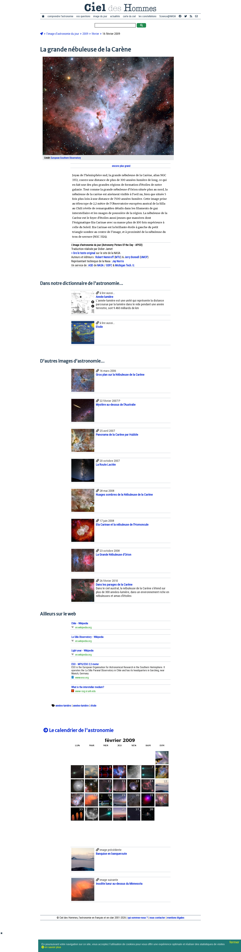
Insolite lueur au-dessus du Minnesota (119, 883)
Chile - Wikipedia (79, 623)
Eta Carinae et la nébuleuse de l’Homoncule (122, 524)
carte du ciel (129, 16)
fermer (235, 942)
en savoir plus (52, 947)
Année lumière (104, 297)
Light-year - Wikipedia (82, 650)
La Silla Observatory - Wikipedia (87, 636)
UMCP (144, 257)
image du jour (100, 16)
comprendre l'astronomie (60, 16)
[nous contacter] (196, 16)
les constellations (147, 16)
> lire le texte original (83, 253)
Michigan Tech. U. (125, 265)
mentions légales (175, 917)
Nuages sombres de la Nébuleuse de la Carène (124, 494)
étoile (93, 705)
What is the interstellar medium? (87, 687)
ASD (90, 265)
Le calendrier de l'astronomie (81, 730)
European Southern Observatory (66, 158)
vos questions (83, 16)
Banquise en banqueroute (111, 853)
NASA (100, 265)
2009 (85, 33)
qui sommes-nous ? (138, 917)
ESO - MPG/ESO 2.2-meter (85, 664)
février (96, 33)
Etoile (99, 327)
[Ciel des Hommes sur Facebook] (180, 16)
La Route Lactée (106, 464)
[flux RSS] (191, 16)
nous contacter (157, 917)
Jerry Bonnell (131, 257)
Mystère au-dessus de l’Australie (116, 404)
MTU (117, 257)
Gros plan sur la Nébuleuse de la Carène (120, 374)
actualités (115, 16)
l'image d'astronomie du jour (63, 33)
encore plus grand (120, 165)
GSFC (109, 265)
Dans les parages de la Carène (114, 584)
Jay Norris (118, 261)
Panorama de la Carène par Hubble (117, 434)
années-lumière (63, 705)
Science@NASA (167, 16)
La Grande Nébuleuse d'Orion (113, 554)
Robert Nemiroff (104, 257)
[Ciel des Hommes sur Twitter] (185, 16)
